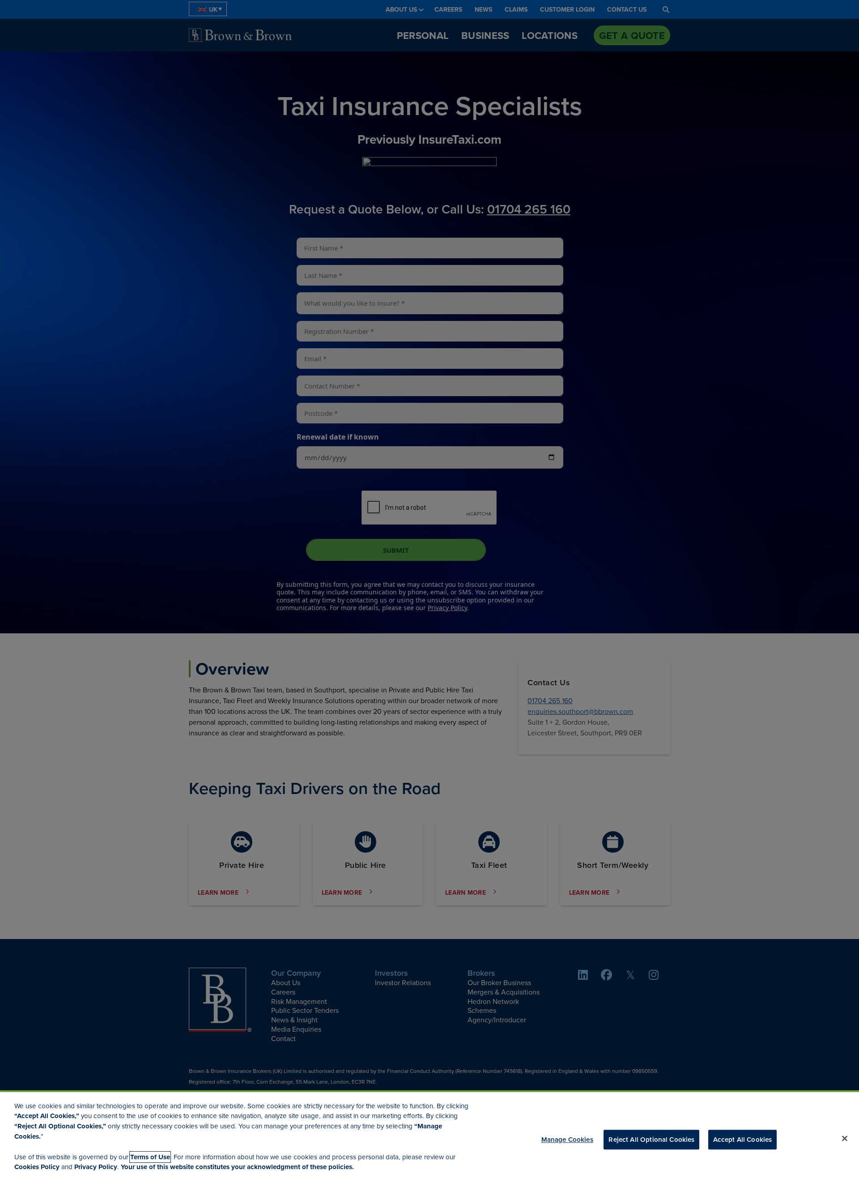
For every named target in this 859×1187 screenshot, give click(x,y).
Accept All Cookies (742, 1139)
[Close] (845, 1138)
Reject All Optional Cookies (651, 1139)
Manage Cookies (567, 1139)
